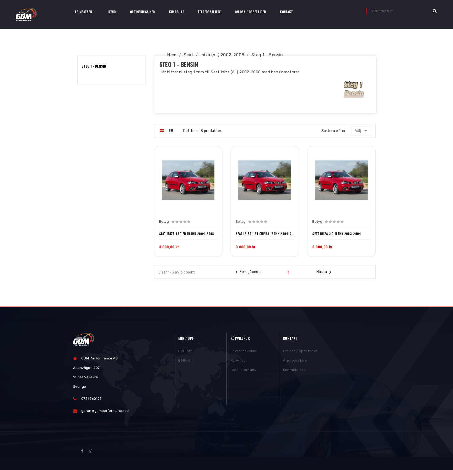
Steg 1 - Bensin (94, 66)
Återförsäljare (295, 360)
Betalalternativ (243, 370)
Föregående (247, 272)
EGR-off (185, 360)
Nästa (324, 272)
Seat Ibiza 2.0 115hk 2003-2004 (336, 234)
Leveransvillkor (244, 351)
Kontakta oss (294, 370)
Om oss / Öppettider (300, 351)
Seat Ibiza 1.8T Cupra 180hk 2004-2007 (265, 234)
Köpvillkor (239, 360)
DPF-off (185, 351)
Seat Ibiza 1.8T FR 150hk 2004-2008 (186, 234)
